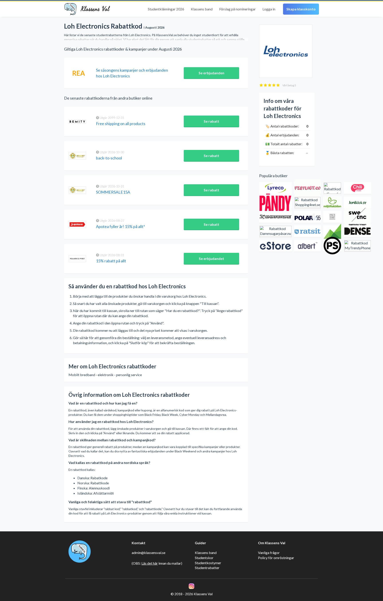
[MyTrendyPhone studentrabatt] (357, 246)
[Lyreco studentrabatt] (275, 188)
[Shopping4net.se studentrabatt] (307, 202)
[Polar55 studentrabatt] (307, 217)
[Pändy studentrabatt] (275, 202)
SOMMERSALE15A (113, 192)
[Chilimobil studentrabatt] (357, 188)
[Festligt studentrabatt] (307, 188)
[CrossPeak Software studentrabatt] (332, 231)
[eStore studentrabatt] (275, 246)
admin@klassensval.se (148, 552)
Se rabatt (211, 121)
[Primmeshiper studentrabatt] (332, 246)
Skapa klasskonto (301, 9)
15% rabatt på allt (111, 260)
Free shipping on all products (120, 123)
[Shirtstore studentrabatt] (275, 217)
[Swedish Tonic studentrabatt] (357, 217)
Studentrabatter (207, 568)
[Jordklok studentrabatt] (357, 202)
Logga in (268, 9)
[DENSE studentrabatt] (357, 231)
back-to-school (109, 157)
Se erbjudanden (211, 73)
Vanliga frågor (269, 552)
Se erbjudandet (211, 258)
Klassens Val (95, 9)
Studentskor (204, 558)
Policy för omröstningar (276, 558)
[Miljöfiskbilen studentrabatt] (332, 202)
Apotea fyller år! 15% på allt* (120, 226)
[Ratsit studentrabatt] (307, 231)
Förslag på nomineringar (237, 9)
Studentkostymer (208, 563)
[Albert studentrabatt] (307, 246)
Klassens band (202, 9)
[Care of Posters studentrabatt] (332, 188)
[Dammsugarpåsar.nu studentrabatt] (275, 231)
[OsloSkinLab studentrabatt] (332, 217)
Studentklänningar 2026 (166, 9)
